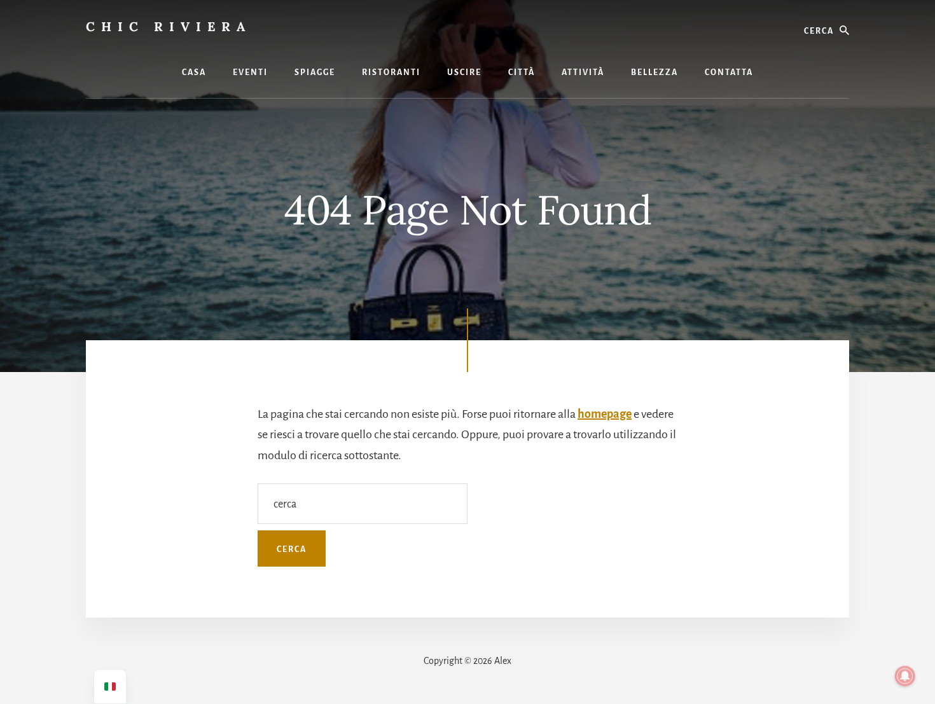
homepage (605, 414)
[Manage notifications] (905, 676)
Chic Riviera (168, 26)
